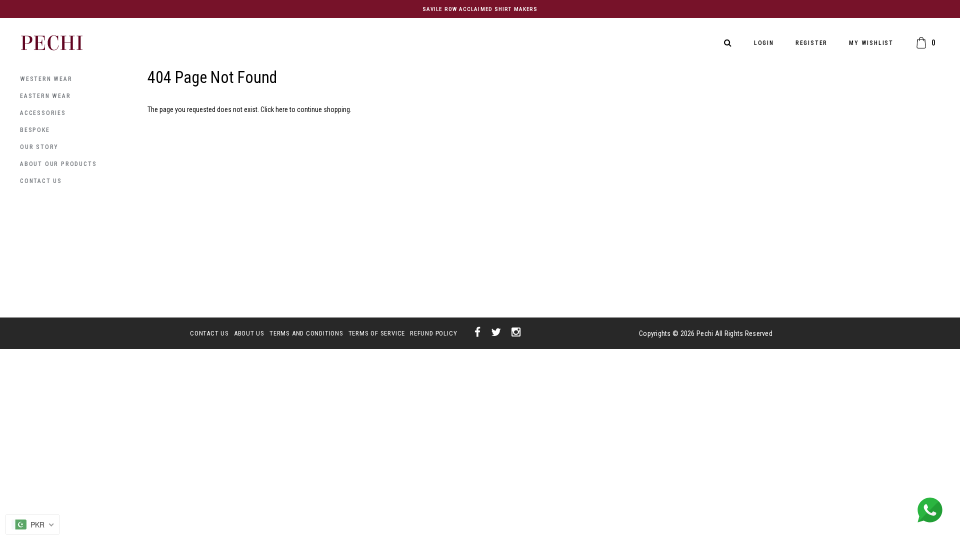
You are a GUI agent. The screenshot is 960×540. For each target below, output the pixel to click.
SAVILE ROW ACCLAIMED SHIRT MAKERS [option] (480, 9)
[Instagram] (516, 333)
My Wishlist (871, 43)
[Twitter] (496, 333)
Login (764, 43)
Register (812, 43)
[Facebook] (477, 333)
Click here (275, 110)
